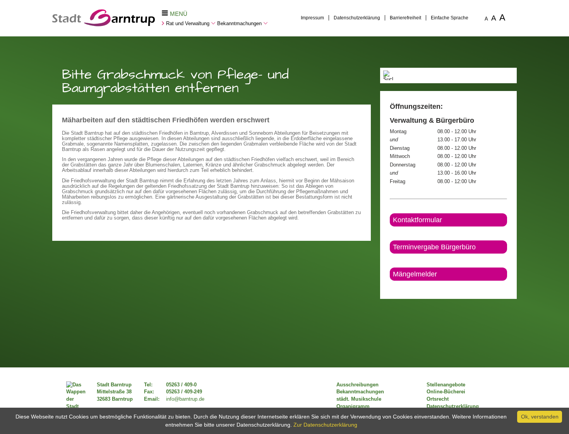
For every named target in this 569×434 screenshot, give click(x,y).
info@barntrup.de (185, 399)
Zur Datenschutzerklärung (325, 425)
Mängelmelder (415, 274)
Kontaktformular (417, 219)
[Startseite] (103, 24)
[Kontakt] (390, 287)
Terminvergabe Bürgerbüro (434, 247)
